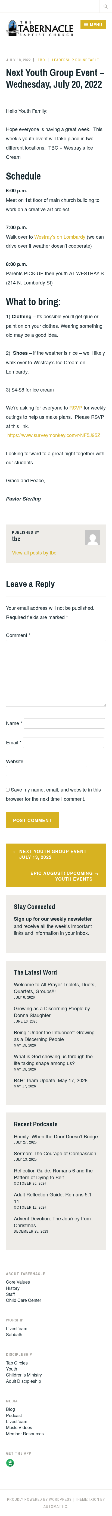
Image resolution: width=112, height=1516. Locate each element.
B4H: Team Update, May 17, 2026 (51, 1080)
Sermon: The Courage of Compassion (55, 1153)
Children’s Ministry (24, 1375)
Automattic (55, 1506)
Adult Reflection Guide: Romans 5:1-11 (53, 1198)
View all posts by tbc (34, 552)
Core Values (18, 1282)
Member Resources (25, 1433)
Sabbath (14, 1334)
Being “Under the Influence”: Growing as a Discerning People (54, 1035)
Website (14, 761)
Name (14, 722)
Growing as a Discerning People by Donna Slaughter (52, 1011)
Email (13, 742)
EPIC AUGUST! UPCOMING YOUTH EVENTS (61, 876)
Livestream (16, 1328)
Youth (11, 1369)
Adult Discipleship (23, 1381)
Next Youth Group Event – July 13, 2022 (55, 854)
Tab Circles (17, 1363)
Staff (10, 1294)
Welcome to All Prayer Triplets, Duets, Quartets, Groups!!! (55, 988)
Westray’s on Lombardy (59, 236)
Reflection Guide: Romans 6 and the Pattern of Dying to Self (53, 1174)
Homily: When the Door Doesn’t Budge (56, 1136)
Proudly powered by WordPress (39, 1499)
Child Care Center (23, 1300)
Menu (96, 24)
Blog (10, 1409)
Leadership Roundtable (75, 59)
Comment (18, 634)
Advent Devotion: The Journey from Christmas (52, 1222)
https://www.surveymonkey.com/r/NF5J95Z (53, 434)
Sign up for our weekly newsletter (53, 918)
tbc (41, 59)
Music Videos (19, 1427)
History (13, 1288)
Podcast (14, 1415)
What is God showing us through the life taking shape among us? (53, 1059)
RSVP (75, 407)
